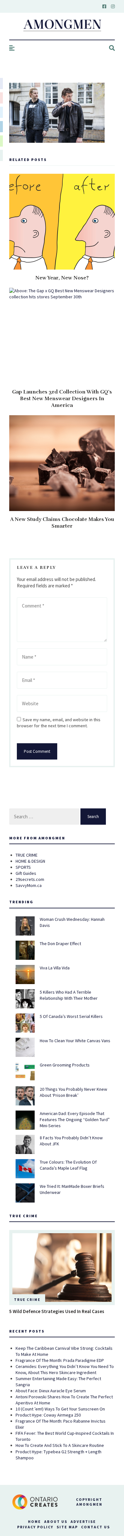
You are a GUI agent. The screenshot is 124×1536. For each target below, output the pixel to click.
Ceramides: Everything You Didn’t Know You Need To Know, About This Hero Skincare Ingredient (65, 1369)
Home (34, 1521)
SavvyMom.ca (29, 885)
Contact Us (95, 1527)
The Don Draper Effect (60, 943)
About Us (55, 1521)
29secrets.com (30, 879)
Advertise (83, 1521)
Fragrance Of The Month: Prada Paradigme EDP (60, 1360)
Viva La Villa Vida (55, 968)
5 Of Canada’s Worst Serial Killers (71, 1016)
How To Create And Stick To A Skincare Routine (60, 1445)
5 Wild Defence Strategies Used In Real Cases (56, 1311)
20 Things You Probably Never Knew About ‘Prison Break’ (73, 1092)
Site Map (67, 1527)
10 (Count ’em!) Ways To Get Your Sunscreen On (60, 1409)
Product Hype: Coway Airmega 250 (48, 1415)
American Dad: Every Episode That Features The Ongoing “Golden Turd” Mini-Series (75, 1119)
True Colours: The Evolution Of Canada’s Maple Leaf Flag (68, 1165)
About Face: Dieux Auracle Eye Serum (51, 1391)
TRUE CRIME (27, 855)
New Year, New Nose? (62, 278)
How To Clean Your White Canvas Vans (75, 1040)
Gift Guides (26, 873)
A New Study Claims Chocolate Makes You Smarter (62, 522)
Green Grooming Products (65, 1065)
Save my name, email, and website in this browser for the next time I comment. (58, 723)
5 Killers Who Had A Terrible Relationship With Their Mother (69, 995)
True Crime (27, 1299)
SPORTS (23, 867)
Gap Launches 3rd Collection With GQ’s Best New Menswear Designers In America (62, 399)
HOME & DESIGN (30, 861)
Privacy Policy (35, 1527)
